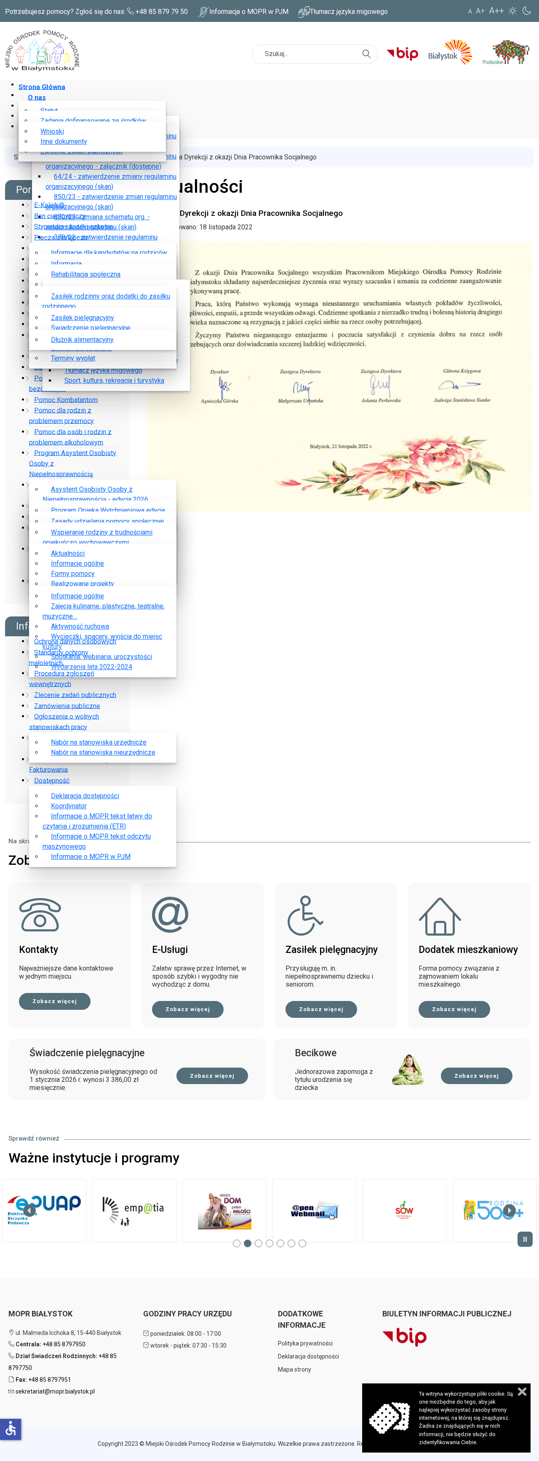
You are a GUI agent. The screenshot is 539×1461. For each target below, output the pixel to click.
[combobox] (315, 54)
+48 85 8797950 (64, 1344)
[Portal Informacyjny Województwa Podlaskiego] (509, 52)
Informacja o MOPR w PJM (248, 12)
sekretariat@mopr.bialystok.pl (55, 1391)
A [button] (470, 11)
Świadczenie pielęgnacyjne (86, 1053)
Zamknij (522, 1392)
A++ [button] (496, 10)
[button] (44, 1210)
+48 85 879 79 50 (162, 12)
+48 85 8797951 (49, 1379)
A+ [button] (480, 10)
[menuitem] (44, 87)
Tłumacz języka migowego (349, 12)
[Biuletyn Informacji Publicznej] (405, 52)
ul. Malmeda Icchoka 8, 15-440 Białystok (67, 1332)
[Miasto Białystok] (453, 52)
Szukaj (368, 49)
